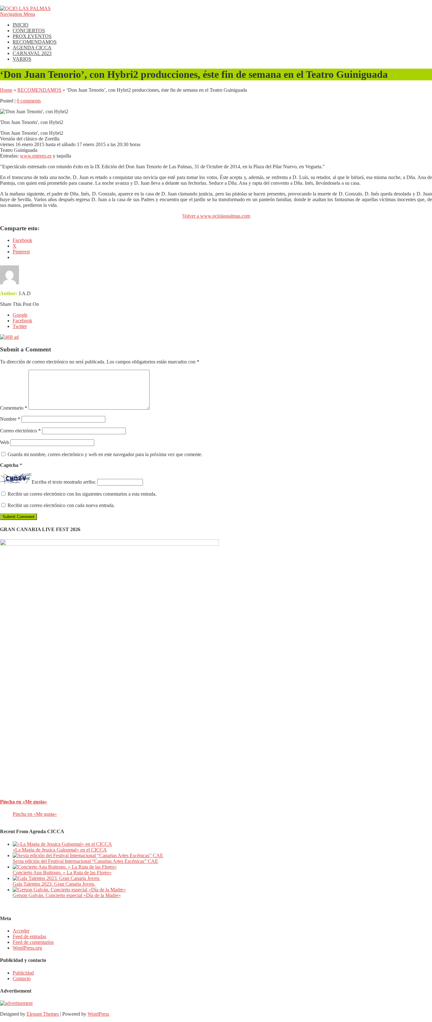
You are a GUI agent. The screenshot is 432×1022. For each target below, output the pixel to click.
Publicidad (23, 973)
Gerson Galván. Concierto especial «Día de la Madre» (67, 895)
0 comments (29, 100)
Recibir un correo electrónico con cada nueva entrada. (61, 505)
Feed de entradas (29, 936)
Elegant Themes (43, 1014)
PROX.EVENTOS (32, 36)
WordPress (98, 1014)
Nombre (10, 419)
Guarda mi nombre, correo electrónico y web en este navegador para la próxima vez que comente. (105, 454)
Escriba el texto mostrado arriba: (64, 482)
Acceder (21, 930)
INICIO (20, 25)
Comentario (13, 408)
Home (6, 90)
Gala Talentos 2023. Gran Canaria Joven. (54, 884)
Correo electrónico (20, 430)
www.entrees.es (36, 155)
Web (4, 442)
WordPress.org (27, 948)
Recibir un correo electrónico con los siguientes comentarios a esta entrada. (82, 494)
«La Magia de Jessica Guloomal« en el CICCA (60, 849)
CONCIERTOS (29, 30)
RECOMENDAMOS (35, 42)
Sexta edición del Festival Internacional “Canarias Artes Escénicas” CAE (85, 861)
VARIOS (22, 59)
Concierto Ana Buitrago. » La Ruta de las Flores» (62, 872)
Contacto (22, 978)
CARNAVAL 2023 (32, 53)
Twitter (20, 326)
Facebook (22, 320)
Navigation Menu (17, 14)
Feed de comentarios (33, 942)
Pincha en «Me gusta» (23, 801)
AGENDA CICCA (32, 47)
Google (20, 315)
